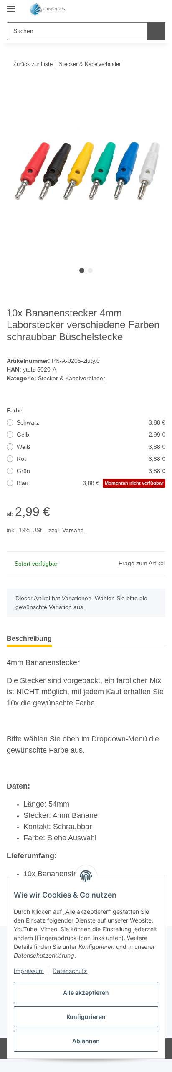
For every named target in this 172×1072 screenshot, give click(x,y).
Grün (91, 471)
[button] (132, 9)
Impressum (29, 970)
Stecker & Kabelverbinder (71, 378)
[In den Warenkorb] (13, 89)
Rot (91, 458)
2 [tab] (90, 270)
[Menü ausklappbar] (11, 5)
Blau (90, 483)
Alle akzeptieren (86, 992)
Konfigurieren (86, 1016)
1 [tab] (81, 270)
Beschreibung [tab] (29, 638)
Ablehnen (86, 1040)
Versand (73, 530)
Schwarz (91, 422)
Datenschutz (70, 970)
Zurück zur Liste (33, 64)
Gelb (91, 434)
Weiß (91, 446)
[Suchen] (156, 31)
